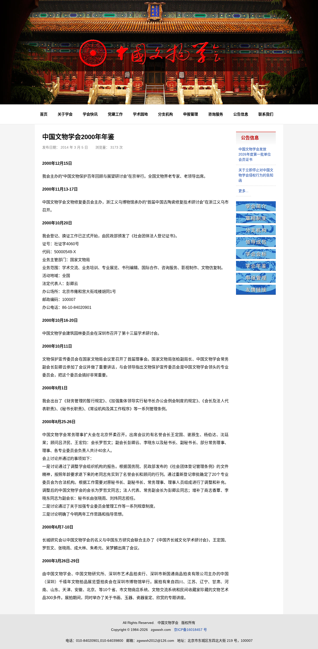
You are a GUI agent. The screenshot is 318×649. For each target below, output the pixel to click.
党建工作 (115, 114)
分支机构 (165, 114)
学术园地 (140, 114)
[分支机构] (256, 234)
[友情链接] (256, 293)
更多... (243, 191)
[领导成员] (256, 246)
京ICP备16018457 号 (190, 630)
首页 (43, 114)
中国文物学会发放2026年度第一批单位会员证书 (254, 154)
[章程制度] (256, 222)
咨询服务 (215, 114)
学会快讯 (90, 114)
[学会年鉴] (256, 270)
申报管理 (190, 114)
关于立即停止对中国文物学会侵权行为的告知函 (255, 175)
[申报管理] (256, 282)
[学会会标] (256, 258)
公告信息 (240, 114)
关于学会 (65, 114)
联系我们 (265, 114)
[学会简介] (256, 210)
